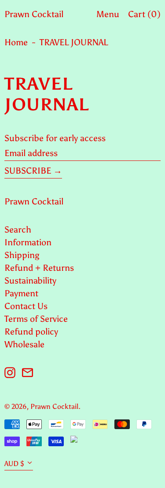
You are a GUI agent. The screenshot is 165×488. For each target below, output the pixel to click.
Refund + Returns (39, 267)
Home (16, 42)
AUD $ (14, 463)
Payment (21, 293)
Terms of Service (36, 318)
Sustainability (30, 280)
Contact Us (26, 306)
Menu (107, 14)
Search (17, 229)
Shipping (21, 255)
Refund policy (31, 331)
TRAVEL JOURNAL (74, 42)
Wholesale (24, 344)
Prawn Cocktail (33, 14)
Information (27, 242)
